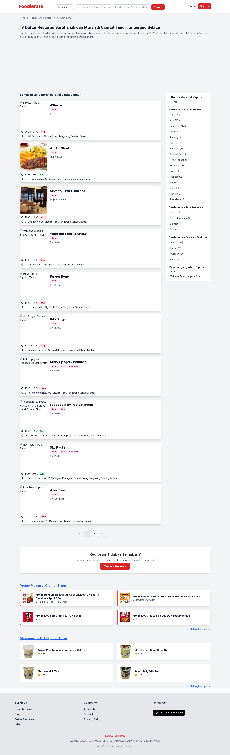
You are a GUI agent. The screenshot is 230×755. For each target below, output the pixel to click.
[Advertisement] (115, 66)
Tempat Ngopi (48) (180, 218)
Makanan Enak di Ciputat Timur (186, 276)
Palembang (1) (177, 199)
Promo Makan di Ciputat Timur (43, 585)
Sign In (192, 6)
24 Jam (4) (175, 229)
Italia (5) (174, 143)
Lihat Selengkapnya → (197, 629)
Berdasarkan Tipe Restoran (186, 207)
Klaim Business (24, 709)
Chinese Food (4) (179, 154)
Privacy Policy (92, 719)
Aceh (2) (174, 188)
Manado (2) (176, 176)
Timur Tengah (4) (179, 159)
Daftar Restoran (24, 719)
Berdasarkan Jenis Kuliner (185, 109)
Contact (88, 714)
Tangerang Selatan (41, 17)
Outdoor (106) (177, 253)
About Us (89, 709)
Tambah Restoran (115, 566)
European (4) (177, 165)
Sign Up (204, 6)
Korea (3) (175, 171)
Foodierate (31, 6)
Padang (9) (176, 137)
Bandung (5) (176, 148)
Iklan (18, 724)
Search (158, 7)
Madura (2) (175, 193)
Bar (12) (174, 223)
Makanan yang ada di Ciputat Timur (187, 269)
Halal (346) (175, 114)
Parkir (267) (176, 248)
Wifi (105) (175, 259)
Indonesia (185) (178, 126)
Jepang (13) (176, 131)
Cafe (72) (175, 212)
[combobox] (93, 7)
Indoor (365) (176, 242)
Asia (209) (175, 120)
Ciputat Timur (64, 17)
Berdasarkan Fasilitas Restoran (188, 237)
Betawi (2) (175, 182)
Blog (17, 714)
